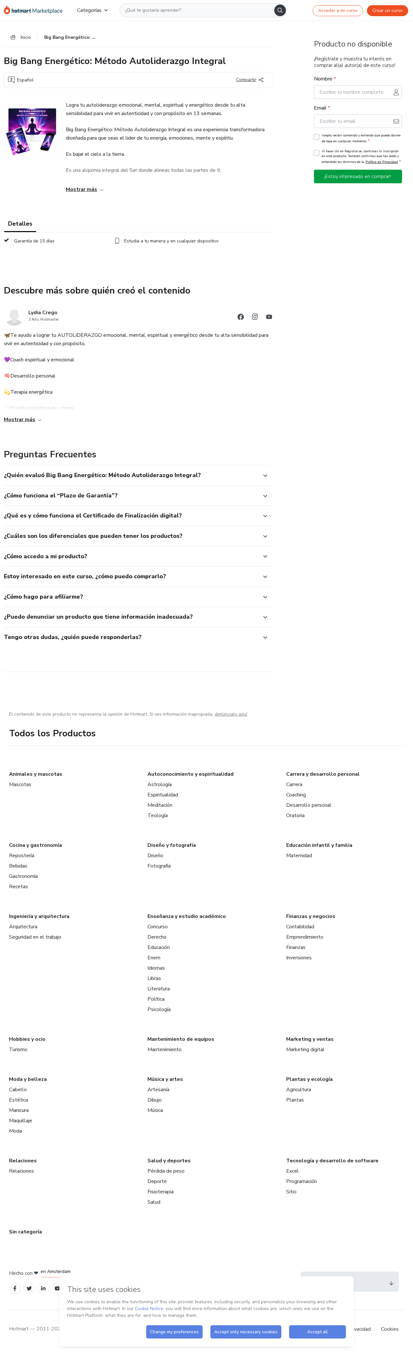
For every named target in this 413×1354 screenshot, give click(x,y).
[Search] (280, 10)
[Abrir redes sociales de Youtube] (269, 318)
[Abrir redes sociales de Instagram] (255, 318)
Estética (18, 1099)
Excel (292, 1171)
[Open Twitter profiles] (29, 1288)
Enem (153, 957)
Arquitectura (23, 926)
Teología (157, 815)
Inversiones (299, 957)
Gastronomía (23, 876)
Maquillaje (20, 1120)
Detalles (20, 224)
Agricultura (298, 1089)
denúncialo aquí (231, 714)
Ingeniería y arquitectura (39, 916)
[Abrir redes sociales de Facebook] (240, 318)
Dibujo (154, 1099)
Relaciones (23, 1160)
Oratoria (295, 815)
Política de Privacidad (382, 162)
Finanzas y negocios (310, 916)
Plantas (295, 1099)
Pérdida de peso (166, 1171)
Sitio (291, 1191)
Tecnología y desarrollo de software (332, 1160)
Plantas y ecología (309, 1079)
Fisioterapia (160, 1191)
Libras (154, 978)
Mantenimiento (164, 1049)
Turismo (18, 1049)
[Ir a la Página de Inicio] (35, 10)
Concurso (157, 926)
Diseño (155, 855)
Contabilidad (300, 926)
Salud (153, 1202)
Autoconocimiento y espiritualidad (190, 774)
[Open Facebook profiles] (14, 1288)
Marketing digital (305, 1049)
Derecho (156, 937)
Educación (158, 947)
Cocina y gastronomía (35, 845)
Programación (301, 1181)
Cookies (390, 1329)
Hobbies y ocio (27, 1039)
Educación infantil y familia (319, 845)
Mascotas (20, 784)
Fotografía (159, 865)
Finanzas (296, 947)
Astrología (159, 784)
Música (155, 1110)
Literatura (158, 988)
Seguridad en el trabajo (35, 937)
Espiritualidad (162, 794)
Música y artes (165, 1079)
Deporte (157, 1181)
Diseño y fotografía (171, 845)
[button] (131, 475)
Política (156, 999)
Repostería (21, 855)
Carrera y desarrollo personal (323, 774)
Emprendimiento (304, 937)
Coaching (296, 794)
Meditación (159, 805)
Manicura (19, 1110)
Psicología (159, 1009)
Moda (15, 1131)
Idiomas (156, 968)
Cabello (18, 1089)
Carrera (294, 784)
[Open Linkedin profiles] (43, 1288)
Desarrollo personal (308, 805)
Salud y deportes (169, 1160)
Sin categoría (25, 1231)
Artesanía (158, 1089)
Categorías (89, 10)
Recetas (18, 886)
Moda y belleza (28, 1079)
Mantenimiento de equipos (180, 1039)
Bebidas (18, 865)
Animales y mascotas (35, 774)
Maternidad (299, 855)
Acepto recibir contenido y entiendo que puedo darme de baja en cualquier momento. (361, 138)
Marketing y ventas (310, 1039)
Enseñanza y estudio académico (186, 916)
